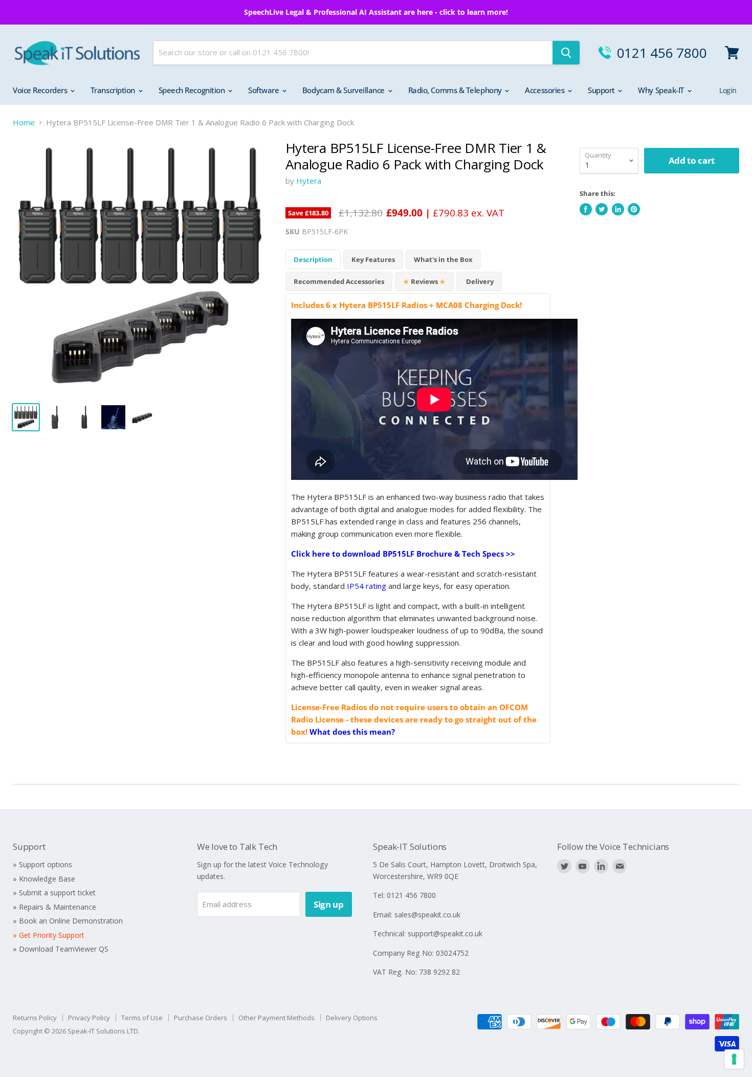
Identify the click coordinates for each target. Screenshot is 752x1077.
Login (728, 90)
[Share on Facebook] (586, 209)
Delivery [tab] (479, 281)
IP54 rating (366, 586)
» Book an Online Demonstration (68, 921)
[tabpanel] (417, 518)
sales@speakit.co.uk (427, 914)
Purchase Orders (200, 1017)
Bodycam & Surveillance (344, 90)
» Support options (42, 864)
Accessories (545, 90)
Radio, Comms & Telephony (456, 90)
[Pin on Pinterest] (634, 209)
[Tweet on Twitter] (601, 209)
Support (602, 90)
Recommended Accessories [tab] (339, 281)
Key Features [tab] (373, 259)
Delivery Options (352, 1017)
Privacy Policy (89, 1017)
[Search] (566, 52)
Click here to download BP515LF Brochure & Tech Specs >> (403, 553)
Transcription (114, 90)
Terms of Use (142, 1017)
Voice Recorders (41, 90)
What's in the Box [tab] (443, 259)
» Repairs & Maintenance (54, 907)
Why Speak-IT (661, 90)
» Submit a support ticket (54, 892)
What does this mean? (352, 732)
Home (24, 122)
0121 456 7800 (662, 52)
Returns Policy (35, 1017)
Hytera (308, 180)
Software (264, 90)
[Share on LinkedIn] (618, 209)
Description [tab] (313, 259)
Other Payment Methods (276, 1017)
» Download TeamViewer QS (60, 949)
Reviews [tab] (424, 281)
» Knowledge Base (44, 879)
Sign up (329, 904)
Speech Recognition (193, 90)
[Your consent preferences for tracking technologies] (734, 1059)
